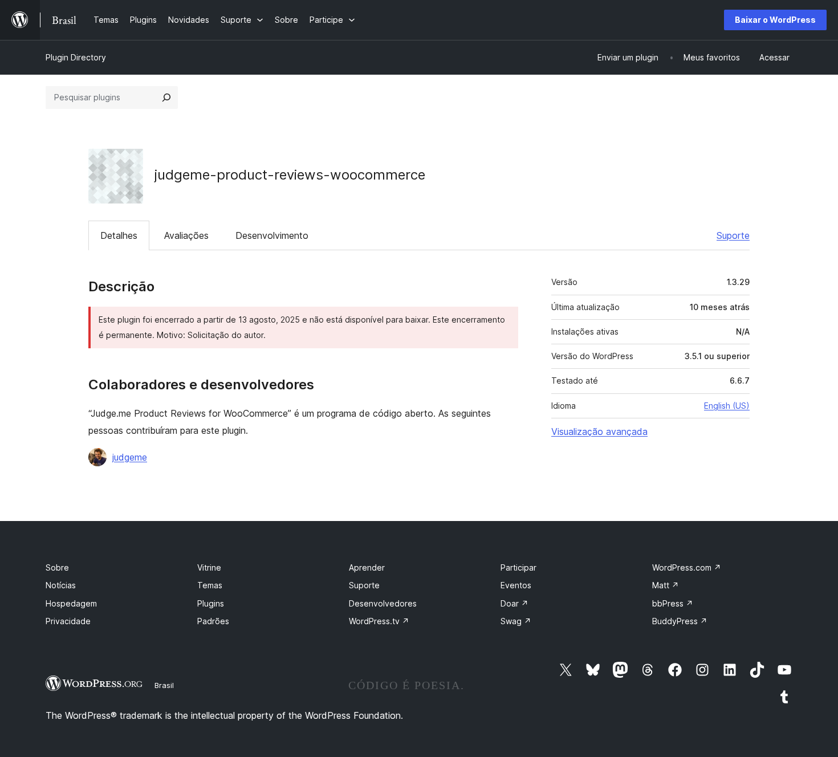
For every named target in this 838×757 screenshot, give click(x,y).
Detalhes (118, 235)
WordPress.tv (379, 621)
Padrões (213, 621)
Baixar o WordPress (775, 20)
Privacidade (68, 621)
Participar (518, 567)
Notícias (61, 585)
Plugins (210, 603)
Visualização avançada (599, 431)
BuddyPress (679, 621)
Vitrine (209, 567)
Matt (665, 585)
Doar (514, 603)
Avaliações (186, 235)
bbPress (672, 603)
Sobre (57, 567)
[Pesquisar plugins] (166, 97)
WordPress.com (686, 567)
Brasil (164, 685)
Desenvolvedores (383, 603)
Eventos (516, 585)
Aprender (367, 567)
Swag (516, 621)
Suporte (733, 235)
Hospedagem (71, 603)
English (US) (727, 405)
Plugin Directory (76, 57)
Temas (209, 585)
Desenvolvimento (271, 235)
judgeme (129, 457)
